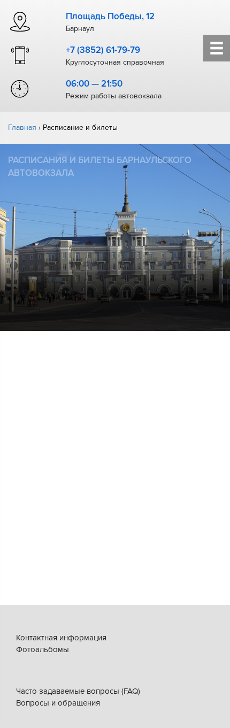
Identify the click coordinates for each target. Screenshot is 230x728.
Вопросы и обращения (58, 703)
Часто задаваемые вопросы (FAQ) (78, 691)
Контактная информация (61, 637)
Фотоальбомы (42, 649)
